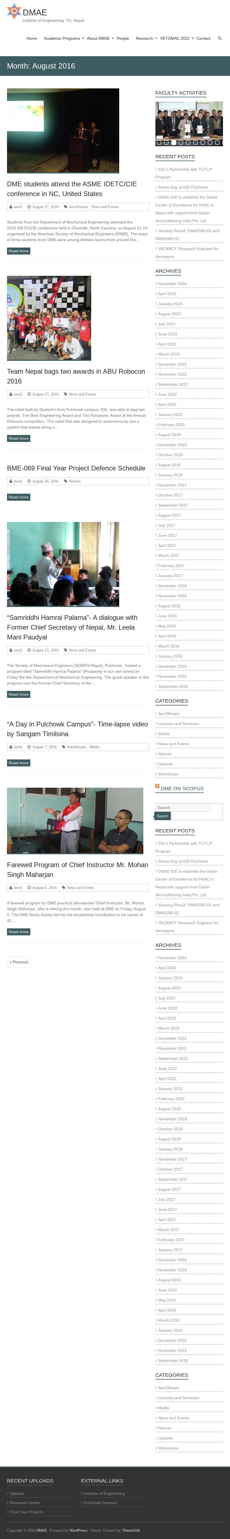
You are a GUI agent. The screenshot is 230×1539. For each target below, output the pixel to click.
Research (144, 38)
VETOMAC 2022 (175, 38)
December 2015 (172, 666)
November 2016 (172, 596)
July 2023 (166, 324)
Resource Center (25, 1502)
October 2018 (170, 455)
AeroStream (78, 207)
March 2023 (169, 354)
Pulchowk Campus (100, 1502)
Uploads (165, 764)
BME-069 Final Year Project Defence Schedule (76, 468)
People (123, 38)
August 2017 (169, 515)
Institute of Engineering (104, 1493)
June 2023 (167, 334)
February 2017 (171, 565)
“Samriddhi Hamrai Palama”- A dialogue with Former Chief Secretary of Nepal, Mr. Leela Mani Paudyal (72, 627)
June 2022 (167, 394)
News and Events (105, 207)
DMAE (35, 12)
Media (94, 747)
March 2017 (169, 555)
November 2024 (172, 283)
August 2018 (169, 465)
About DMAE (98, 38)
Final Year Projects (26, 1512)
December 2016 (172, 585)
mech (18, 207)
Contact (203, 38)
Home (31, 38)
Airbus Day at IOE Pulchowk (183, 187)
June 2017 (167, 535)
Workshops (168, 774)
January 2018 (170, 475)
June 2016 (167, 616)
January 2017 (170, 575)
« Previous (19, 962)
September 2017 (173, 505)
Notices (75, 481)
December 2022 (172, 364)
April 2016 (167, 636)
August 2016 (169, 606)
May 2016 (167, 626)
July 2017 (166, 525)
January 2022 (170, 414)
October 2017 (170, 495)
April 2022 (167, 404)
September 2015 (173, 686)
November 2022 (172, 374)
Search (162, 816)
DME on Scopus (182, 788)
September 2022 (173, 384)
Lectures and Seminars (178, 723)
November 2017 (172, 485)
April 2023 (167, 344)
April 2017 (167, 545)
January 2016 (170, 656)
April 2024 (167, 293)
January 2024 (170, 304)
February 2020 (171, 424)
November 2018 (172, 445)
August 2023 (169, 314)
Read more (19, 251)
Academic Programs (62, 38)
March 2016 (169, 646)
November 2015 (172, 676)
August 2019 (169, 434)
